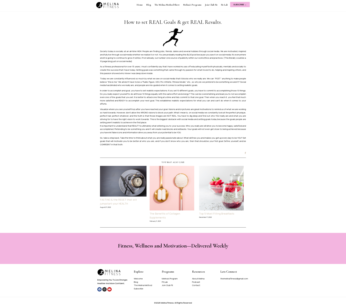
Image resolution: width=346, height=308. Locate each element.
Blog (148, 4)
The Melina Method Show (167, 4)
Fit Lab (224, 4)
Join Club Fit (211, 4)
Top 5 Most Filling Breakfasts (216, 213)
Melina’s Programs (192, 4)
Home (140, 4)
